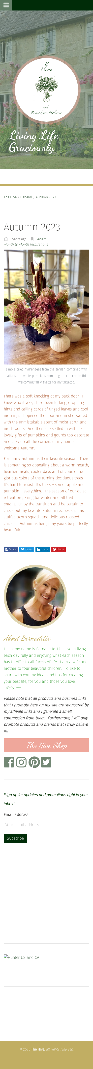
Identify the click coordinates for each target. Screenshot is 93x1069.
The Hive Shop (46, 745)
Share (12, 549)
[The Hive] (46, 89)
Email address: (16, 814)
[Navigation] (6, 5)
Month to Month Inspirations (26, 244)
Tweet (28, 549)
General (26, 197)
